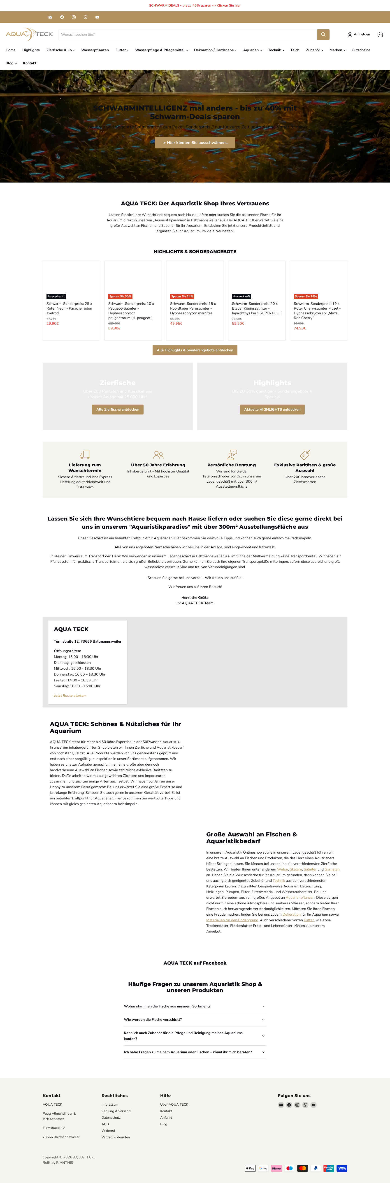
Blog (10, 63)
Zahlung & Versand (116, 1111)
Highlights (31, 50)
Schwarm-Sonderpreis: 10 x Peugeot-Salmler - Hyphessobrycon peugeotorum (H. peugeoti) (131, 310)
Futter (121, 50)
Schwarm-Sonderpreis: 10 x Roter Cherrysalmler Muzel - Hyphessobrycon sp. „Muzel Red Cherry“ (317, 310)
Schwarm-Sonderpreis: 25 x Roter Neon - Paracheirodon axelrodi (69, 308)
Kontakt (29, 63)
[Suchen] (323, 34)
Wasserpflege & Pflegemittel (160, 50)
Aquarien (251, 50)
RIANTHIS (64, 1162)
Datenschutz (111, 1117)
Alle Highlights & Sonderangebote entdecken (195, 350)
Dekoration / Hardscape (214, 50)
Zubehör (313, 50)
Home (11, 50)
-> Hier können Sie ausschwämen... (195, 142)
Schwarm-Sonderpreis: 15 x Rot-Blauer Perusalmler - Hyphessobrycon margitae (193, 308)
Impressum (110, 1104)
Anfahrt (166, 1117)
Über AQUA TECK (174, 1104)
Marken (336, 50)
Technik (275, 50)
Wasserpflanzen (95, 50)
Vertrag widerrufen (116, 1137)
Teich (294, 50)
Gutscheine (361, 50)
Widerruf (108, 1130)
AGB (105, 1124)
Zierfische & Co (59, 50)
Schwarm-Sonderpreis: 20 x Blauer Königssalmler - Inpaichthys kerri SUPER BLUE (256, 308)
